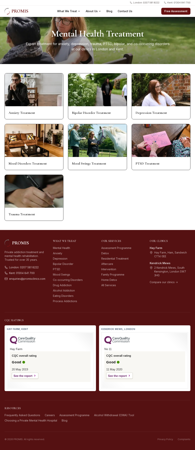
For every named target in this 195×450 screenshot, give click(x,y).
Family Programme (112, 274)
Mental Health (61, 248)
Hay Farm (156, 248)
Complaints (184, 439)
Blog (109, 11)
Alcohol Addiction (64, 290)
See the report (23, 375)
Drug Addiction (62, 285)
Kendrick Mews (160, 263)
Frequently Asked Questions (22, 415)
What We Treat (67, 11)
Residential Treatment (115, 258)
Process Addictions (65, 301)
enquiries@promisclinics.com (27, 278)
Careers (50, 415)
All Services (108, 285)
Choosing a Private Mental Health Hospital (31, 420)
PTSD (56, 269)
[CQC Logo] (22, 343)
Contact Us (125, 11)
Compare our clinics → (164, 282)
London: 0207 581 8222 (146, 2)
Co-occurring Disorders (68, 279)
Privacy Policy (165, 439)
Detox (105, 253)
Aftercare (107, 263)
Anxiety (57, 253)
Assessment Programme (116, 248)
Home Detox (109, 279)
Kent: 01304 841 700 (178, 2)
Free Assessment (175, 11)
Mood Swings (61, 274)
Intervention (108, 269)
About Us (92, 11)
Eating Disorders (63, 295)
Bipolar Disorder (63, 263)
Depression (60, 258)
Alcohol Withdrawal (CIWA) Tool (114, 415)
